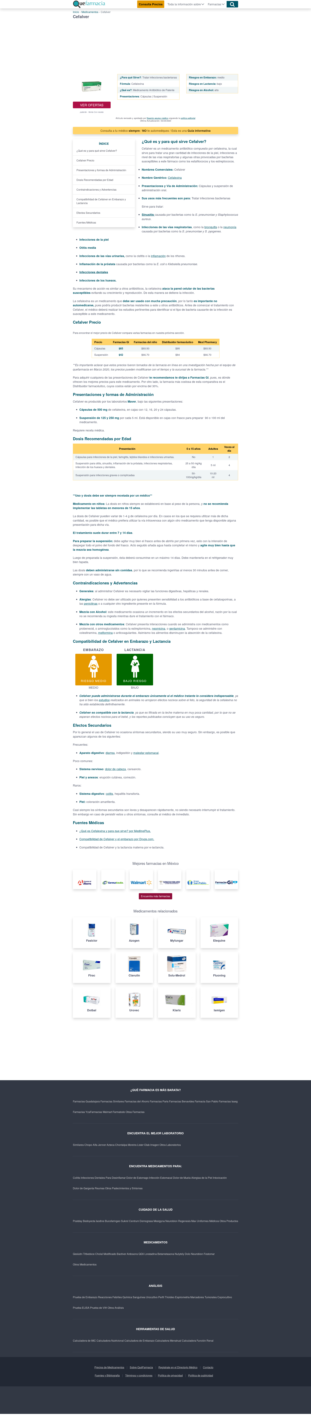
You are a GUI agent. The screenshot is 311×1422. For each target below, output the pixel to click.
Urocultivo (152, 1297)
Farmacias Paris (159, 1101)
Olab (147, 1145)
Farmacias (214, 4)
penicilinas (91, 603)
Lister (140, 1145)
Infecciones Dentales (93, 1178)
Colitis (76, 1178)
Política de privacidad (170, 1375)
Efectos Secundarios (88, 213)
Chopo (88, 1145)
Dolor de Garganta (83, 1188)
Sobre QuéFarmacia (141, 1367)
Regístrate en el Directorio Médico (177, 1367)
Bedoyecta (89, 1221)
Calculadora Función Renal (197, 1340)
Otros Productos (229, 1221)
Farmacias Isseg (228, 1101)
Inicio (76, 12)
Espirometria (182, 1297)
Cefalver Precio (85, 160)
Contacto (208, 1367)
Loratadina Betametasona (159, 1254)
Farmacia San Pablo (206, 1101)
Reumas (99, 1188)
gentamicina (177, 628)
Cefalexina (175, 178)
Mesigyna (159, 1221)
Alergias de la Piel (201, 1178)
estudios (104, 700)
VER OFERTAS (92, 104)
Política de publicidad (200, 1375)
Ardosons (132, 1254)
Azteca (111, 1145)
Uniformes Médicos (208, 1221)
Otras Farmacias (135, 1112)
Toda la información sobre (184, 4)
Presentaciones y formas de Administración (101, 170)
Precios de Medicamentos (109, 1367)
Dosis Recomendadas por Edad (94, 180)
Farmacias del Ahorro (137, 1101)
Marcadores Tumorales (203, 1297)
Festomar (209, 1254)
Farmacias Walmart (101, 1112)
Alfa (95, 1145)
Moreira (132, 1145)
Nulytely (179, 1254)
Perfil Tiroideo (166, 1297)
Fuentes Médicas (86, 222)
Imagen (154, 1145)
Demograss (146, 1221)
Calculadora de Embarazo (139, 1340)
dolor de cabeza (115, 769)
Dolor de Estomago (137, 1178)
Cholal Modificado (105, 1254)
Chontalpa (121, 1145)
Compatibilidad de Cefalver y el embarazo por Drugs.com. (116, 839)
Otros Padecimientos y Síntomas (124, 1188)
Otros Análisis (116, 1308)
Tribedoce (89, 1254)
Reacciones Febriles (110, 1297)
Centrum (134, 1221)
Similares (78, 1145)
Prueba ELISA (81, 1308)
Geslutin (77, 1254)
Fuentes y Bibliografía (107, 1375)
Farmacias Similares (112, 1101)
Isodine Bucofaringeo (108, 1221)
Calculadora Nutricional (110, 1340)
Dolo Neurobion (194, 1254)
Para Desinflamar (116, 1178)
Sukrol (124, 1221)
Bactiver (121, 1254)
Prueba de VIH (98, 1308)
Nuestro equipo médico (157, 118)
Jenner (102, 1145)
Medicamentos (89, 12)
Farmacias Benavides (181, 1101)
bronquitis (210, 227)
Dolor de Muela (182, 1178)
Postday (77, 1221)
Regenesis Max (187, 1221)
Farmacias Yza (81, 1112)
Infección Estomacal (160, 1178)
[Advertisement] (155, 43)
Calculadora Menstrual (168, 1340)
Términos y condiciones (138, 1375)
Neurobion (171, 1221)
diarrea (110, 753)
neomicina (158, 628)
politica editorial (188, 118)
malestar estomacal (146, 753)
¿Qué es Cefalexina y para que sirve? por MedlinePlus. (115, 831)
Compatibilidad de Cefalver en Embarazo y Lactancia (101, 201)
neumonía (229, 227)
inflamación (158, 256)
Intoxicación (220, 1178)
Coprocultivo (224, 1297)
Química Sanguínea (133, 1297)
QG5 (141, 1254)
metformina (105, 633)
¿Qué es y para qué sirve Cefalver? (96, 151)
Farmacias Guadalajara (86, 1101)
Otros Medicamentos (85, 1264)
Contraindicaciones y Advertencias (96, 189)
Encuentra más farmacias (155, 896)
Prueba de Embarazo (85, 1297)
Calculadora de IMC (84, 1340)
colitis (109, 794)
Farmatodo (119, 1112)
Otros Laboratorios (170, 1145)
